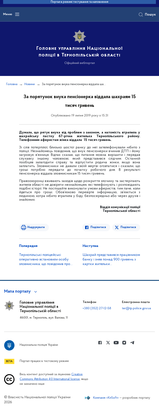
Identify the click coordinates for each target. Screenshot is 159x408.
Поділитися (98, 227)
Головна (11, 84)
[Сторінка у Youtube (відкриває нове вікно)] (116, 342)
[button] (21, 291)
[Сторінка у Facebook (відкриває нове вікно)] (100, 342)
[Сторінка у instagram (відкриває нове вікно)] (124, 342)
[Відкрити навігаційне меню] (17, 14)
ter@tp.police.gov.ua (136, 308)
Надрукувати (36, 227)
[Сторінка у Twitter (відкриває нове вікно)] (108, 342)
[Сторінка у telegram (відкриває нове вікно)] (132, 342)
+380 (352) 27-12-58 (97, 308)
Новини (29, 84)
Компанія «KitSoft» (106, 397)
